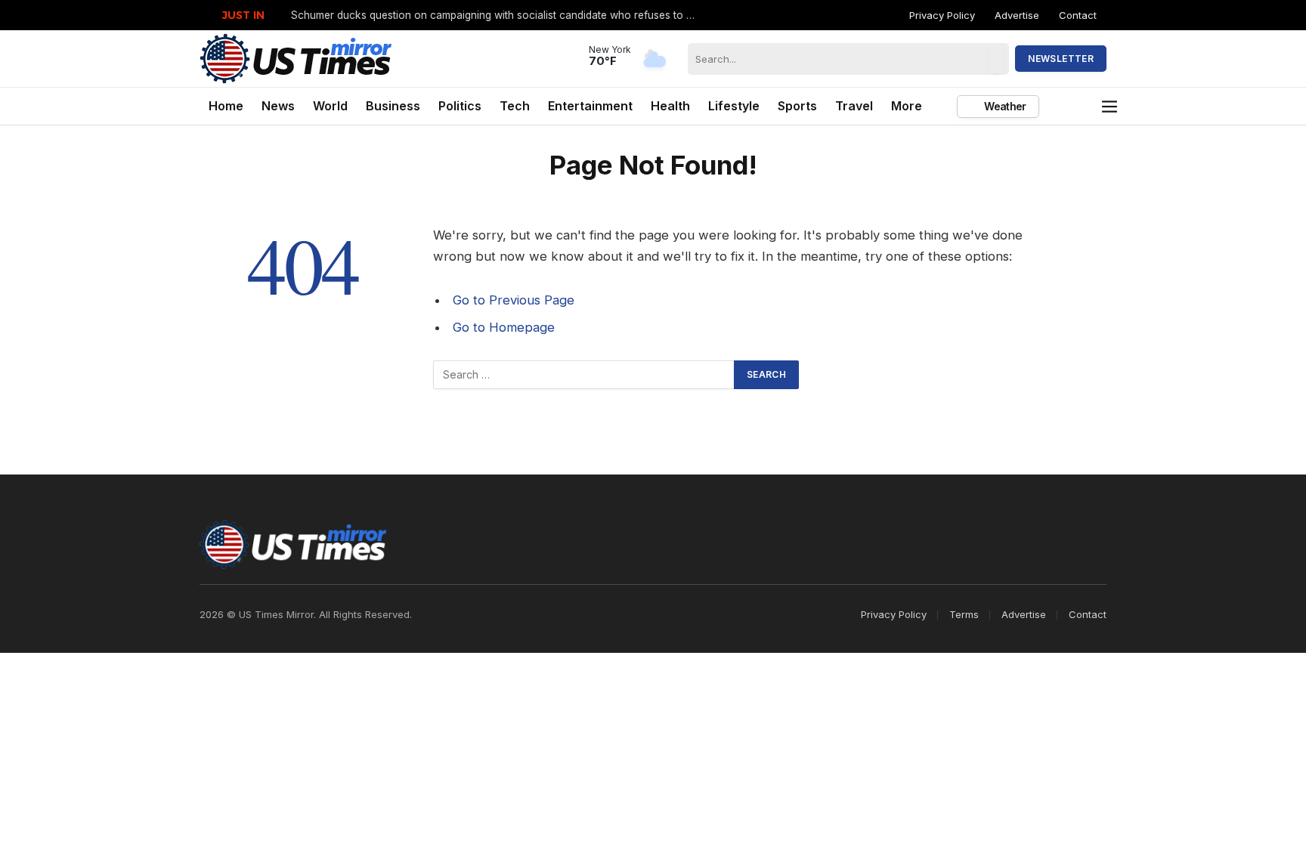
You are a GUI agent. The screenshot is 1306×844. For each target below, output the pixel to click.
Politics (459, 105)
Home (226, 105)
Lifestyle (734, 105)
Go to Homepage (504, 327)
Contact (1078, 15)
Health (670, 105)
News (278, 105)
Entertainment (590, 105)
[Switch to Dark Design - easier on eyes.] (1085, 106)
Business (393, 105)
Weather (1004, 106)
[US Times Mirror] (297, 58)
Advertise (1017, 15)
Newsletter (1061, 58)
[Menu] (1110, 106)
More (906, 105)
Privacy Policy (942, 15)
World (330, 105)
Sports (797, 105)
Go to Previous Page (513, 300)
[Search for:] (584, 374)
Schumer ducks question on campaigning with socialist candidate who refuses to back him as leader (499, 15)
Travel (854, 105)
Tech (515, 105)
